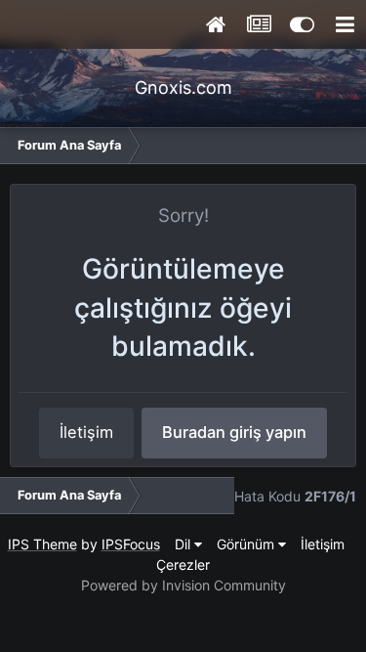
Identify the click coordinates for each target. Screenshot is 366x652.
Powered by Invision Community (183, 585)
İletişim (86, 432)
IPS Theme (42, 544)
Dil (184, 544)
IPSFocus (131, 544)
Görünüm (247, 544)
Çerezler (183, 564)
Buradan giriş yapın (234, 432)
